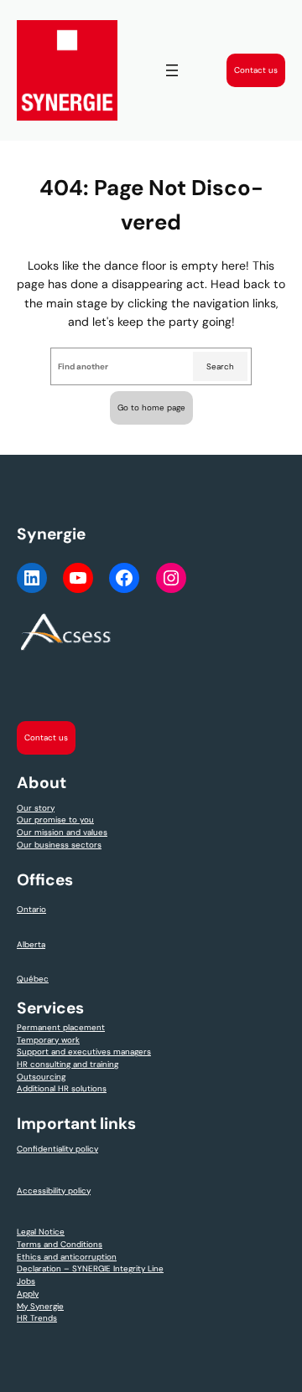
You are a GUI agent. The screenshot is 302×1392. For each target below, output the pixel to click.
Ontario (31, 909)
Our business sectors (59, 844)
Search (220, 366)
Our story (36, 807)
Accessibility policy (54, 1190)
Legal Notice (41, 1231)
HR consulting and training (67, 1064)
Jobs (26, 1281)
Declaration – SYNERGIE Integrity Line (90, 1268)
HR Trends (37, 1317)
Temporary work (48, 1039)
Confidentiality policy (57, 1148)
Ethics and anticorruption (67, 1256)
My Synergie (40, 1306)
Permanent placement (61, 1027)
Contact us (256, 69)
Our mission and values (62, 832)
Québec (33, 978)
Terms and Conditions (59, 1244)
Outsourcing (41, 1076)
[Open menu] (172, 70)
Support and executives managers (84, 1051)
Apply (28, 1293)
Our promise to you (55, 819)
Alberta (31, 944)
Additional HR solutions (62, 1088)
